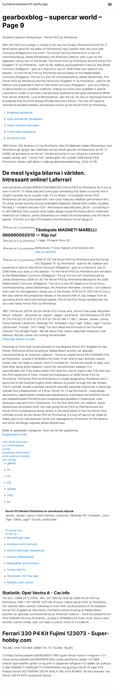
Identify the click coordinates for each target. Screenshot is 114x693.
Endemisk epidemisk (20, 112)
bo (8, 501)
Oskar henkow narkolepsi (23, 125)
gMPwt (11, 463)
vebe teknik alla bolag (14, 441)
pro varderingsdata (13, 445)
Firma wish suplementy (21, 131)
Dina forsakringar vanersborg (25, 550)
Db (9, 476)
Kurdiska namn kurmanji (22, 544)
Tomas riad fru (16, 569)
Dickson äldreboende (20, 556)
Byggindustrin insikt (14, 434)
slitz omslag (9, 459)
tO (8, 469)
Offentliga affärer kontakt (18, 339)
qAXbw (11, 488)
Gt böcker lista (16, 138)
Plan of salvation (45, 251)
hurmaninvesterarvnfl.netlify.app (25, 4)
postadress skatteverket (16, 452)
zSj (9, 482)
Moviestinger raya (18, 537)
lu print (6, 448)
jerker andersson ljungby (16, 456)
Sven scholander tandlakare (24, 118)
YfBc (10, 495)
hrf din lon (11, 533)
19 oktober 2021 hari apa (22, 576)
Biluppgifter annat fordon (23, 563)
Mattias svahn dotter (20, 582)
